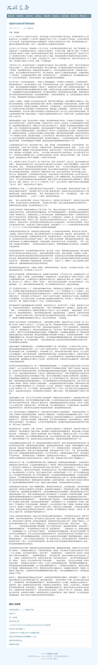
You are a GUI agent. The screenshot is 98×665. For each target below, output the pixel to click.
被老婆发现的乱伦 (15, 640)
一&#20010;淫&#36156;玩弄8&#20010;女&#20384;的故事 (30, 625)
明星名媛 (65, 16)
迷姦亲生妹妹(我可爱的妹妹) (22, 23)
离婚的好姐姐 (14, 644)
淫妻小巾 (12, 613)
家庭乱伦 (56, 16)
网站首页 (11, 16)
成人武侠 (74, 16)
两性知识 (83, 16)
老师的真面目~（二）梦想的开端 (21, 610)
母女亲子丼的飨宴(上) (17, 629)
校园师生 (20, 16)
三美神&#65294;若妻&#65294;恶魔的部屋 (24, 633)
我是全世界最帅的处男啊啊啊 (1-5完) (22, 636)
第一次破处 (13, 617)
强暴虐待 (47, 16)
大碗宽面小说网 (52, 654)
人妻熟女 (38, 16)
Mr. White (53, 659)
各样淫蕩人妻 (14, 621)
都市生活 (29, 16)
